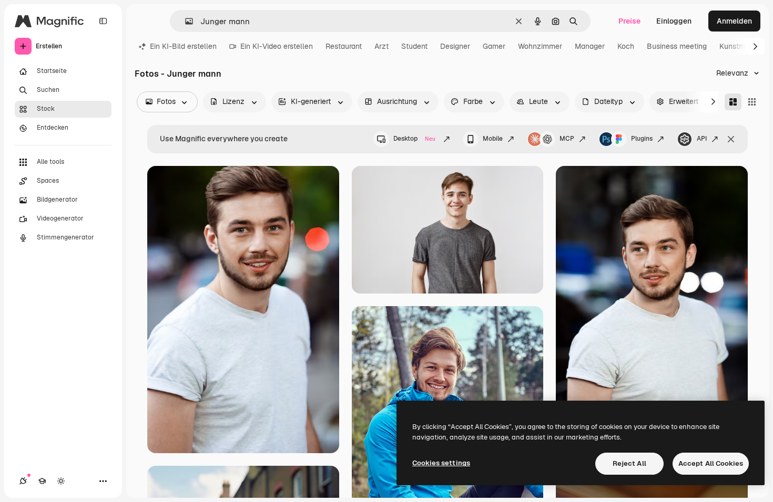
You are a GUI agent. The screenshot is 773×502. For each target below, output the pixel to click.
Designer (455, 46)
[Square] (752, 101)
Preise (629, 21)
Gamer (494, 46)
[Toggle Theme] (61, 481)
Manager (590, 46)
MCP (567, 138)
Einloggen (673, 21)
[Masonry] (733, 101)
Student (414, 46)
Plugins (642, 138)
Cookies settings (441, 462)
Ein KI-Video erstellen (276, 46)
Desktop (414, 138)
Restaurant (344, 46)
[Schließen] (731, 139)
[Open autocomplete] (184, 21)
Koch (625, 46)
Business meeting (677, 46)
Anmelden (734, 21)
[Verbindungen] (23, 481)
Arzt (381, 46)
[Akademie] (42, 481)
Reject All (629, 463)
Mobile (493, 138)
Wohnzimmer (540, 46)
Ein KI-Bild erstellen (183, 46)
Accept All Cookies (710, 463)
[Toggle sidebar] (103, 21)
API (702, 138)
